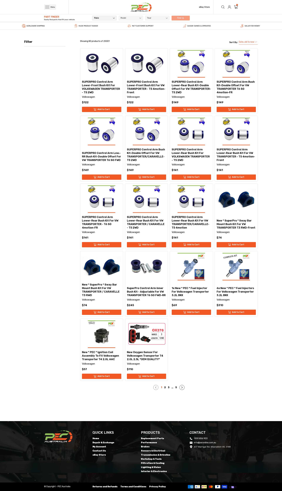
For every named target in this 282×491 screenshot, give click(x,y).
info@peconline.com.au (205, 442)
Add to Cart (104, 109)
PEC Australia (64, 486)
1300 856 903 (201, 438)
